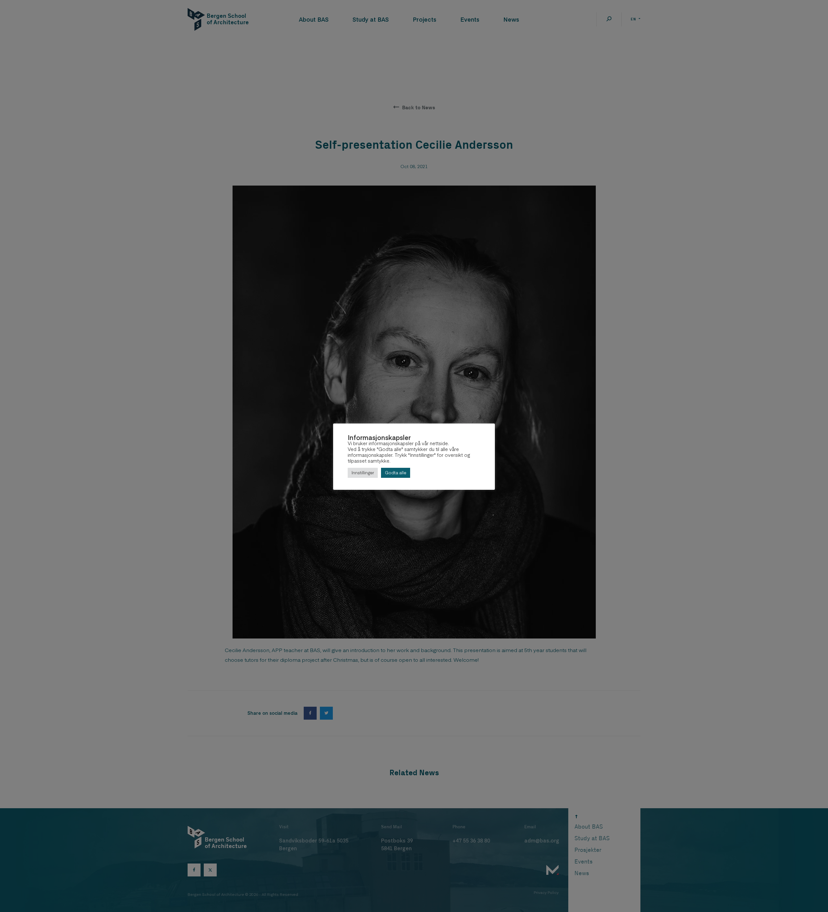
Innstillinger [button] (363, 473)
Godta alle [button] (395, 473)
